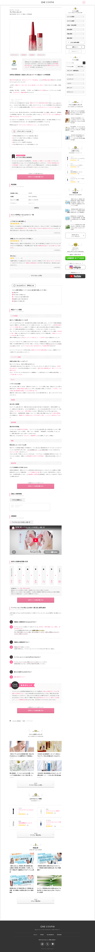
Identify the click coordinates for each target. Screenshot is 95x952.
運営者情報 (59, 934)
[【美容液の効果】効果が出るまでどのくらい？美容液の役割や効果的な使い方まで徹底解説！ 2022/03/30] (49, 858)
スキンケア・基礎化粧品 (17, 720)
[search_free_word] (84, 63)
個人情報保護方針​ (50, 934)
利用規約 (42, 934)
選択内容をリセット (75, 51)
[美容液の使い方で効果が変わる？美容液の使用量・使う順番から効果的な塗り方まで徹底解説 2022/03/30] (22, 880)
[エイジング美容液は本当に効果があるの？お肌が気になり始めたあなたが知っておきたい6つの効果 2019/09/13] (49, 880)
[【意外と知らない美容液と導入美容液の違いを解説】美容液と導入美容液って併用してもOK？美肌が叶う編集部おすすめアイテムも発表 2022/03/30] (22, 858)
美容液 (24, 720)
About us (35, 934)
